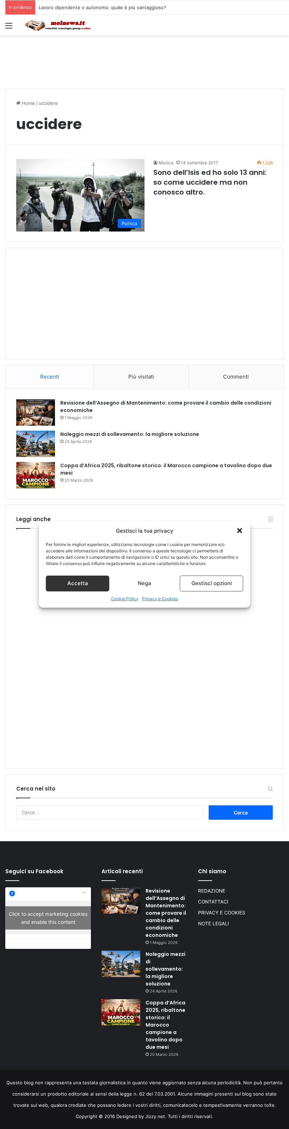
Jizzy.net (155, 1116)
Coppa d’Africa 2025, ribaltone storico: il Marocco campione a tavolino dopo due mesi (165, 1025)
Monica (166, 162)
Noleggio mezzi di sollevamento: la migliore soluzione (129, 434)
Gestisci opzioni (211, 583)
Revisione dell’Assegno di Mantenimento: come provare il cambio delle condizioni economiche (166, 913)
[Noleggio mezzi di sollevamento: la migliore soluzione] (35, 444)
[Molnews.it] (58, 25)
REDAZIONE (211, 891)
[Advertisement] (144, 58)
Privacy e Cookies (160, 598)
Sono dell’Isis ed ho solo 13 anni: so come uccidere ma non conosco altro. (209, 182)
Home (27, 103)
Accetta (77, 583)
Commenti (236, 376)
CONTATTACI (213, 902)
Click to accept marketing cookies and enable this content (48, 918)
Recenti (49, 376)
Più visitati (141, 376)
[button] (239, 530)
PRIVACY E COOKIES (221, 912)
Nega (144, 583)
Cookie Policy (125, 598)
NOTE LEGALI (213, 923)
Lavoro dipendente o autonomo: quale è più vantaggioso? (102, 7)
